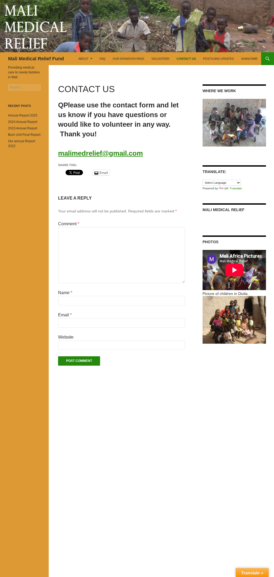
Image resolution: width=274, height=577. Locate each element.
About (83, 58)
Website (66, 337)
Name (65, 292)
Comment (68, 224)
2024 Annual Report (22, 122)
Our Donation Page (128, 58)
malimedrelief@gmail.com (100, 153)
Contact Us (186, 58)
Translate (236, 188)
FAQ (102, 58)
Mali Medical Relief (224, 210)
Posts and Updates (218, 58)
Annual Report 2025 (22, 115)
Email (65, 315)
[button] (206, 125)
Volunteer (160, 58)
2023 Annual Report (22, 128)
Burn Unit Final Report (24, 135)
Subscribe (249, 58)
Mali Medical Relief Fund (36, 58)
